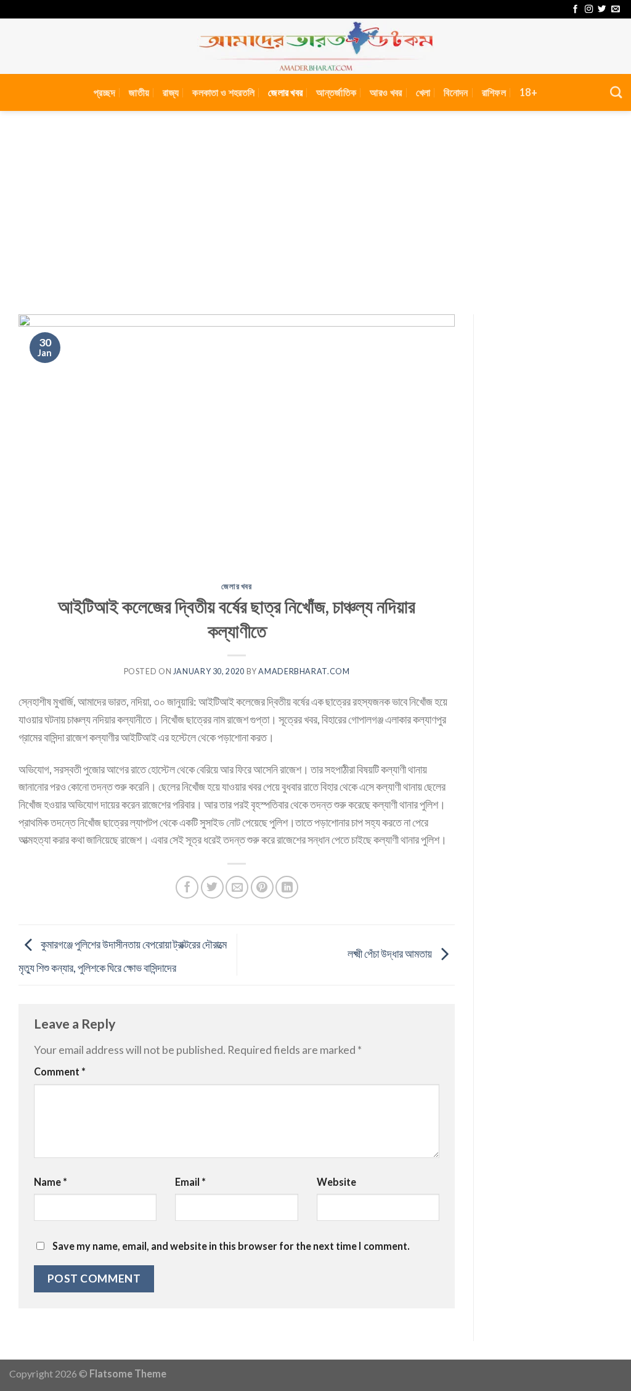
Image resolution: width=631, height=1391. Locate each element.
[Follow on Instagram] (589, 9)
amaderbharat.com (303, 671)
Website (336, 1182)
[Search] (616, 92)
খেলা (423, 92)
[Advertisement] (315, 203)
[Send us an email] (615, 9)
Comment (60, 1071)
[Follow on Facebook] (575, 9)
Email (190, 1182)
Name (50, 1182)
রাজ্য (171, 92)
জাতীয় (139, 92)
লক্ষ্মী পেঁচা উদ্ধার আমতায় (391, 953)
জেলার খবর (285, 92)
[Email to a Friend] (237, 887)
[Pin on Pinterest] (262, 887)
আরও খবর (386, 92)
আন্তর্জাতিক (336, 92)
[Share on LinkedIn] (286, 887)
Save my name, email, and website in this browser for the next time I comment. (231, 1246)
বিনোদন (456, 92)
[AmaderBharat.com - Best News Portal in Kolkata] (315, 46)
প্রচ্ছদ (104, 92)
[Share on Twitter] (212, 887)
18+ (528, 92)
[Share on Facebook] (187, 887)
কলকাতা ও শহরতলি (223, 92)
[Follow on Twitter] (602, 9)
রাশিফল (494, 92)
